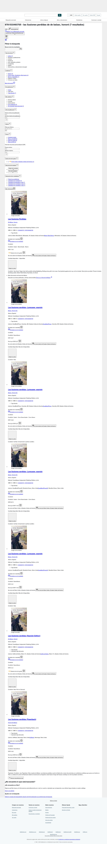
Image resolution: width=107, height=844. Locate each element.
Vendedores (79, 20)
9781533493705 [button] (14, 29)
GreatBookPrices (47, 324)
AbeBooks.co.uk (32, 832)
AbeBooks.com (23, 832)
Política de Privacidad (50, 815)
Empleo (47, 812)
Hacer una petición (9, 791)
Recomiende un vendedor (34, 813)
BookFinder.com (53, 835)
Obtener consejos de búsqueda (13, 797)
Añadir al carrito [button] (12, 268)
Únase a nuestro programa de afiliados (35, 810)
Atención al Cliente (66, 810)
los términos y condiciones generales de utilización (69, 839)
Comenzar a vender (96, 20)
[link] (6, 40)
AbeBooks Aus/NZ (67, 832)
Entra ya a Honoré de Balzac (43, 277)
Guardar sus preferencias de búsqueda (42, 797)
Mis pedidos (14, 815)
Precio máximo (9, 150)
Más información (9, 83)
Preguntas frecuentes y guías (68, 807)
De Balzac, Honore (12, 222)
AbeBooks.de (42, 832)
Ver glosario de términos (27, 797)
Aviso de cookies (49, 820)
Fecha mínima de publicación (12, 113)
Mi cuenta (14, 812)
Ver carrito (14, 817)
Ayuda (98, 15)
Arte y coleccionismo (62, 20)
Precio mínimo (8, 147)
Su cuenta (85, 15)
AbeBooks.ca (77, 832)
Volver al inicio (53, 800)
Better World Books (49, 235)
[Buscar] (59, 15)
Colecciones (28, 20)
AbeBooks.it (58, 832)
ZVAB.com (85, 832)
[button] (20, 49)
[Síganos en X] (80, 810)
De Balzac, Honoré (12, 639)
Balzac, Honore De (12, 310)
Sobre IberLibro (48, 807)
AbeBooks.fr (50, 832)
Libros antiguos (44, 20)
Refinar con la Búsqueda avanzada (15, 31)
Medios (46, 810)
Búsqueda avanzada (11, 20)
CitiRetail (32, 737)
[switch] (8, 161)
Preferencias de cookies (50, 817)
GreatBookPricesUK (43, 488)
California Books (44, 654)
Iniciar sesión (78, 15)
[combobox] (15, 33)
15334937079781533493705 (25, 230)
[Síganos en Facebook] (80, 807)
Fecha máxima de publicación (13, 116)
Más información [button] (9, 189)
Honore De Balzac (12, 722)
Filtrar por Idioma (9, 127)
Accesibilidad (48, 822)
